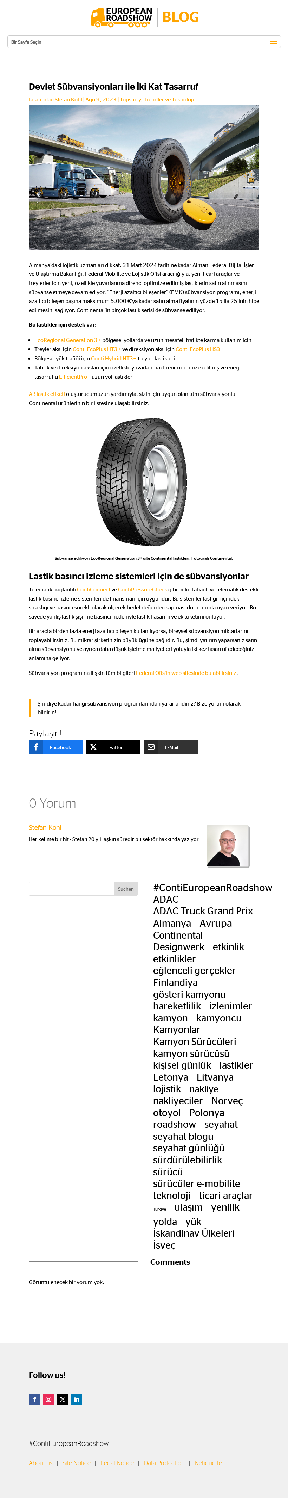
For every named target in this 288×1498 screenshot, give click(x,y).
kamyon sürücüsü (191, 1053)
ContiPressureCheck (142, 589)
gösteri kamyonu (189, 994)
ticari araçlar (226, 1195)
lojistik (167, 1088)
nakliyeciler (178, 1100)
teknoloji (172, 1195)
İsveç (164, 1244)
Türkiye (159, 1209)
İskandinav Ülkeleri (194, 1232)
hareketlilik (177, 1005)
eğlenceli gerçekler (194, 970)
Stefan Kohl (68, 99)
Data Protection (164, 1463)
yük (193, 1221)
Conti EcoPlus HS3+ (200, 349)
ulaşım (189, 1206)
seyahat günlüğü (189, 1147)
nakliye (203, 1088)
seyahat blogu (183, 1136)
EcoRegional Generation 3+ (67, 339)
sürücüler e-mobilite (196, 1183)
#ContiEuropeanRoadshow (213, 887)
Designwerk (178, 946)
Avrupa (215, 922)
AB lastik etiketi (47, 393)
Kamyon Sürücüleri (194, 1041)
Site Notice (77, 1463)
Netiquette (208, 1463)
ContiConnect (93, 589)
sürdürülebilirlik (187, 1159)
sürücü (168, 1171)
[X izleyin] (62, 1399)
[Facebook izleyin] (34, 1399)
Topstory (130, 99)
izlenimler (230, 1005)
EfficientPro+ (75, 376)
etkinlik (228, 946)
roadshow (174, 1124)
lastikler (236, 1064)
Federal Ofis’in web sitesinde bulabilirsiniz (186, 672)
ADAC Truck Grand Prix (203, 910)
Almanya (172, 923)
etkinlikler (174, 958)
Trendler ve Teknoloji (169, 99)
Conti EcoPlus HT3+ (97, 349)
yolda (165, 1221)
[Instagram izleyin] (48, 1399)
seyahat (221, 1124)
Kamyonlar (177, 1029)
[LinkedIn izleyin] (76, 1399)
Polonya (206, 1112)
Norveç (227, 1100)
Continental (178, 935)
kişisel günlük (182, 1064)
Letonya (170, 1076)
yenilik (225, 1206)
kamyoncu (219, 1017)
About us (41, 1463)
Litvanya (215, 1076)
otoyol (167, 1112)
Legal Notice (117, 1463)
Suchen (126, 888)
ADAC (165, 899)
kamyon (170, 1017)
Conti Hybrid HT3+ (114, 358)
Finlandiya (175, 982)
